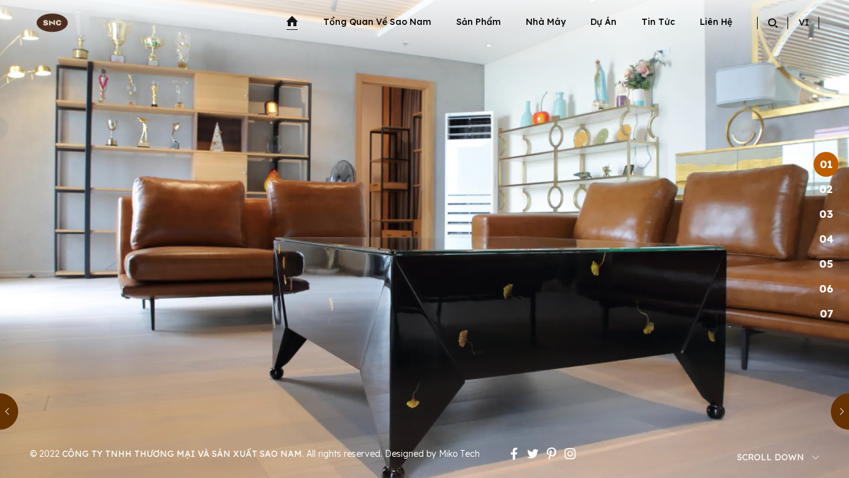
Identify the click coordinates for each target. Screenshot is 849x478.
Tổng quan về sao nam (377, 21)
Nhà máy (546, 21)
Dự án (603, 21)
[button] (9, 411)
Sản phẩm (478, 21)
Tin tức (658, 21)
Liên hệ (716, 21)
